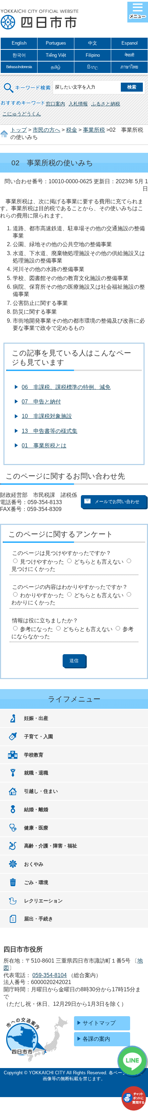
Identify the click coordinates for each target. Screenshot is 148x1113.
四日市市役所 (39, 20)
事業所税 (94, 130)
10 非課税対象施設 (47, 416)
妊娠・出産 (36, 718)
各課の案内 (96, 1039)
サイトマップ (99, 1023)
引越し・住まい (41, 791)
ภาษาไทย (129, 66)
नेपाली (129, 55)
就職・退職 (36, 773)
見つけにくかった (33, 569)
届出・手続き (38, 918)
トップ (18, 130)
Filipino (93, 55)
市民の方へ (46, 130)
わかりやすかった (42, 595)
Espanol (129, 43)
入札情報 (78, 103)
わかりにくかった (33, 602)
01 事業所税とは (44, 445)
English (19, 43)
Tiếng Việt (56, 55)
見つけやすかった (42, 562)
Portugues (56, 43)
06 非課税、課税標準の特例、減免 (66, 387)
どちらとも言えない (99, 562)
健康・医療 (36, 828)
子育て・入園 (38, 736)
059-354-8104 (49, 975)
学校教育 (33, 755)
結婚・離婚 (36, 809)
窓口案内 (55, 103)
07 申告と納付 (41, 402)
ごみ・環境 (36, 882)
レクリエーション (43, 900)
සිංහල (92, 66)
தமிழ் (56, 66)
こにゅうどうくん (21, 114)
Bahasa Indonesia (19, 67)
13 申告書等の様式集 (49, 431)
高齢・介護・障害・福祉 (50, 845)
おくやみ (33, 864)
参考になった (36, 629)
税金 (71, 130)
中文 (92, 43)
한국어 (19, 55)
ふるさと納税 (105, 103)
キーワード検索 (27, 83)
